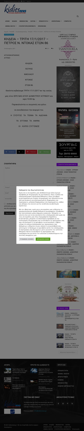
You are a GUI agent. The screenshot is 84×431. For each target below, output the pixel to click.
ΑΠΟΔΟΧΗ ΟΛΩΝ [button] (43, 239)
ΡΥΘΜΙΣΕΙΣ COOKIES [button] (26, 239)
